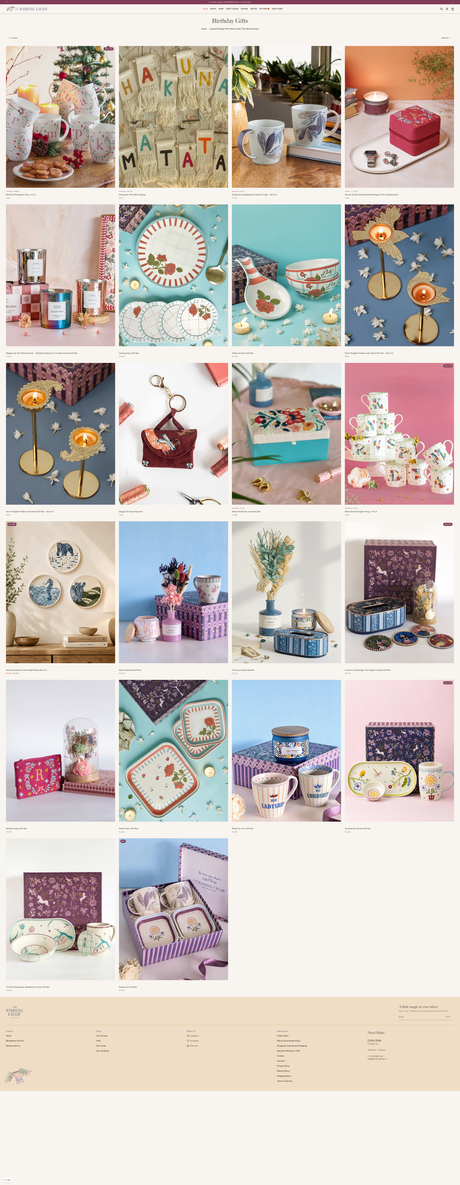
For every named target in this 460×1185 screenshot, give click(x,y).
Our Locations (102, 1051)
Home (204, 29)
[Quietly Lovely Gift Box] (60, 751)
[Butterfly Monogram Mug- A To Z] (60, 117)
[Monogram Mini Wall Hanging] (173, 117)
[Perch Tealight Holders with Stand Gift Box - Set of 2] (399, 275)
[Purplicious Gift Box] (173, 909)
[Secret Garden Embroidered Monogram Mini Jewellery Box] (399, 117)
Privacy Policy (283, 1066)
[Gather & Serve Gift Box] (286, 275)
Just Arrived (101, 1036)
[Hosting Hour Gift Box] (173, 275)
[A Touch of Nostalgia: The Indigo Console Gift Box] (399, 592)
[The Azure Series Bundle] (286, 592)
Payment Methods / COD (288, 1051)
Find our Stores (374, 1040)
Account (281, 1061)
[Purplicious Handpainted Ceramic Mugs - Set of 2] (286, 117)
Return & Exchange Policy (288, 1041)
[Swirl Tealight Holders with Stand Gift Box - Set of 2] (60, 434)
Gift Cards (101, 1046)
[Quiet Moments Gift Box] (173, 592)
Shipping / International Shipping (292, 1046)
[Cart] (452, 9)
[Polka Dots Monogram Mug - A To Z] (399, 434)
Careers (280, 1056)
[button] (244, 9)
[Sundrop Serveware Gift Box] (399, 751)
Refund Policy (283, 1071)
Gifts (98, 1041)
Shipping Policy (284, 1076)
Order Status (283, 1036)
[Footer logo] (14, 1012)
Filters (14, 38)
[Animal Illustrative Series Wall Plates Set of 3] (60, 592)
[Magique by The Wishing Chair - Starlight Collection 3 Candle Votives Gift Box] (60, 275)
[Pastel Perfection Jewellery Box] (286, 434)
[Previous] (7, 2)
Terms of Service (284, 1081)
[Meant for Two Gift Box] (286, 751)
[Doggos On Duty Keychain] (173, 434)
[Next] (453, 2)
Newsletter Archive (15, 1041)
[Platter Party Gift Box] (173, 751)
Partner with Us (13, 1046)
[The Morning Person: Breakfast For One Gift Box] (60, 909)
